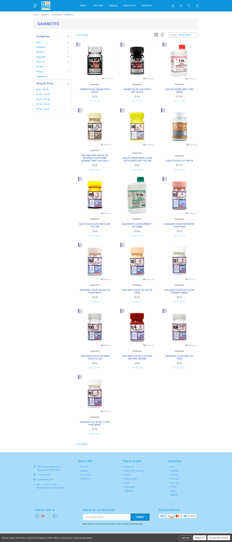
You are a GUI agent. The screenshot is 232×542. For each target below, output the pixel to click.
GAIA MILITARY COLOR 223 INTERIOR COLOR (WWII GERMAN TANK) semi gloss (95, 158)
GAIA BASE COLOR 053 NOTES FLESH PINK (179, 225)
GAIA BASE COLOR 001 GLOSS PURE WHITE (95, 423)
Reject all (199, 537)
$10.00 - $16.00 (43, 94)
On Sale (39, 66)
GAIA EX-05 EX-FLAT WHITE (179, 160)
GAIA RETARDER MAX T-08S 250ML (179, 90)
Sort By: (173, 35)
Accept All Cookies (219, 537)
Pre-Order (98, 5)
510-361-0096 (43, 475)
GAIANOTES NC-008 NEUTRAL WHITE (95, 90)
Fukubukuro (41, 76)
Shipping (113, 5)
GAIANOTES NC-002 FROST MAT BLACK (137, 90)
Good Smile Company (134, 471)
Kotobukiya (130, 487)
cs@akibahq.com (45, 479)
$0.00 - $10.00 (42, 89)
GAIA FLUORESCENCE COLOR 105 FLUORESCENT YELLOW (137, 159)
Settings (185, 537)
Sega (127, 483)
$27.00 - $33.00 (43, 109)
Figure (39, 42)
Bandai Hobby (131, 479)
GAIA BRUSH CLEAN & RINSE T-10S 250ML (137, 225)
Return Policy (129, 5)
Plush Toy (40, 62)
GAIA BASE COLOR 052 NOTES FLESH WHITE (95, 291)
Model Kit (40, 52)
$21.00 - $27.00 (43, 104)
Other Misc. (41, 57)
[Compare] (181, 7)
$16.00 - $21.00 (43, 99)
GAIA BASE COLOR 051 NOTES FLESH (137, 291)
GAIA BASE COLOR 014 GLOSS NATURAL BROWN (137, 357)
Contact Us (147, 5)
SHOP (83, 5)
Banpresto (129, 467)
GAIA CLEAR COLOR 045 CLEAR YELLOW (95, 225)
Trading (39, 71)
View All (128, 491)
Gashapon (40, 47)
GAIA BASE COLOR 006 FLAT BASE (179, 357)
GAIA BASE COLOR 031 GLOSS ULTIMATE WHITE (179, 291)
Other (127, 475)
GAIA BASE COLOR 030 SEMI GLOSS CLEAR (95, 357)
